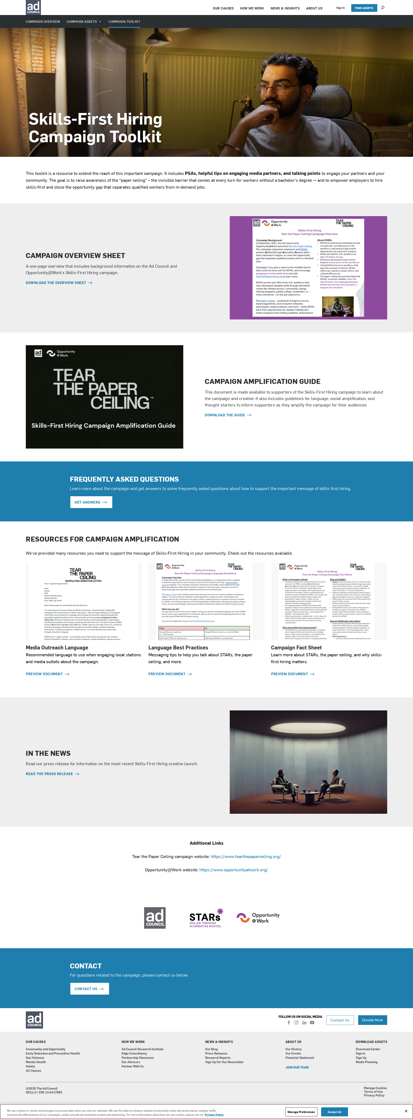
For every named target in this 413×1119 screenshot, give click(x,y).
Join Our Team (297, 1067)
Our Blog (211, 1049)
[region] (206, 1111)
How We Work (133, 1041)
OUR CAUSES (223, 8)
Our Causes (36, 1041)
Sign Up (361, 1057)
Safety (30, 1066)
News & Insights (219, 1041)
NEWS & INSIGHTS (285, 8)
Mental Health (36, 1062)
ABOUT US (314, 8)
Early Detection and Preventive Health (53, 1053)
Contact (86, 965)
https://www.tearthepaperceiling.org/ (246, 856)
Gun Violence (35, 1057)
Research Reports (218, 1057)
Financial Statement (299, 1057)
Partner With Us (133, 1066)
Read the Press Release (50, 773)
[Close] (406, 1111)
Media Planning (367, 1062)
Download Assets (371, 1041)
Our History (293, 1049)
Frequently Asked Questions (124, 478)
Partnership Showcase (138, 1057)
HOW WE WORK (252, 8)
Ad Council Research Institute (142, 1049)
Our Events (293, 1053)
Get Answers (87, 502)
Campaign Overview (43, 21)
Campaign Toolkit (124, 21)
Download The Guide (225, 414)
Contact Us (340, 1020)
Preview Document (45, 673)
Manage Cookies (375, 1088)
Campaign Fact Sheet (296, 647)
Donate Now (372, 1019)
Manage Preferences (301, 1112)
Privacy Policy (374, 1095)
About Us (293, 1041)
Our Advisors (131, 1062)
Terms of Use (373, 1092)
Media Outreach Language (57, 647)
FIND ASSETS (364, 8)
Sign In (340, 7)
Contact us (86, 988)
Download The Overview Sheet (56, 282)
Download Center (368, 1049)
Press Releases (216, 1053)
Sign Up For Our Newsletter (224, 1062)
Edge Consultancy (134, 1053)
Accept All (334, 1112)
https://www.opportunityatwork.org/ (233, 869)
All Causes (33, 1070)
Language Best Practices (178, 647)
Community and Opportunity (45, 1049)
